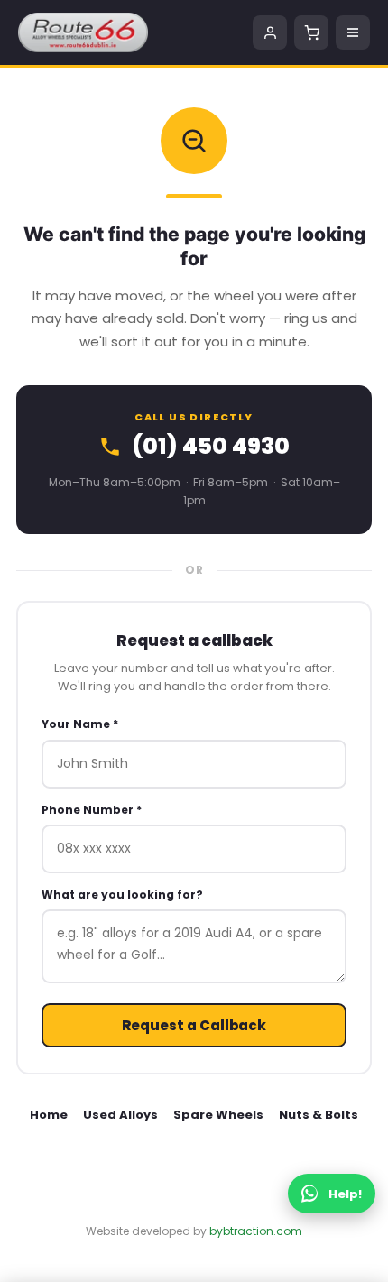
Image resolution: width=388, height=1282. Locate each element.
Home (49, 1114)
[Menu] (353, 32)
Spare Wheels (218, 1114)
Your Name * (80, 724)
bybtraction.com (255, 1231)
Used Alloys (120, 1114)
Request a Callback (194, 1025)
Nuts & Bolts (318, 1114)
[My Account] (270, 32)
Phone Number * (92, 809)
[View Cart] (311, 32)
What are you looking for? (122, 894)
